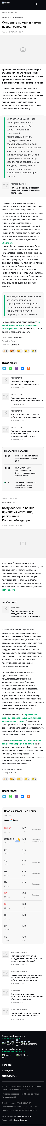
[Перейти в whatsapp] (10, 368)
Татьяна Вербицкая (14, 337)
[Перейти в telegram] (4, 368)
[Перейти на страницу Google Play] (8, 1056)
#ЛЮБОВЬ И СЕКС (18, 17)
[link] (18, 184)
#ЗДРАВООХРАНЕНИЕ (8, 502)
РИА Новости (8, 590)
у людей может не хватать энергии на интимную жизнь (21, 325)
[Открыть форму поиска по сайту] (35, 4)
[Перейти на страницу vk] (4, 1043)
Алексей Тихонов (24, 1116)
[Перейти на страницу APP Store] (22, 1056)
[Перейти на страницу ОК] (14, 1043)
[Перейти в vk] (22, 368)
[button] (4, 368)
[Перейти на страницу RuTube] (27, 1043)
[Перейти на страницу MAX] (9, 1043)
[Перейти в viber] (16, 368)
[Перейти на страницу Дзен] (23, 1043)
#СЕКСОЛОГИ (6, 17)
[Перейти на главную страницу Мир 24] (6, 4)
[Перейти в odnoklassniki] (29, 368)
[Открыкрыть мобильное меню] (42, 4)
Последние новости (16, 450)
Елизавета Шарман (14, 769)
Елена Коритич (20, 1120)
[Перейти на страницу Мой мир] (18, 1042)
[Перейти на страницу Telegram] (32, 1043)
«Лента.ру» (7, 243)
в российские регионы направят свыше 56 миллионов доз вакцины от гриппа (21, 717)
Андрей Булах (14, 345)
